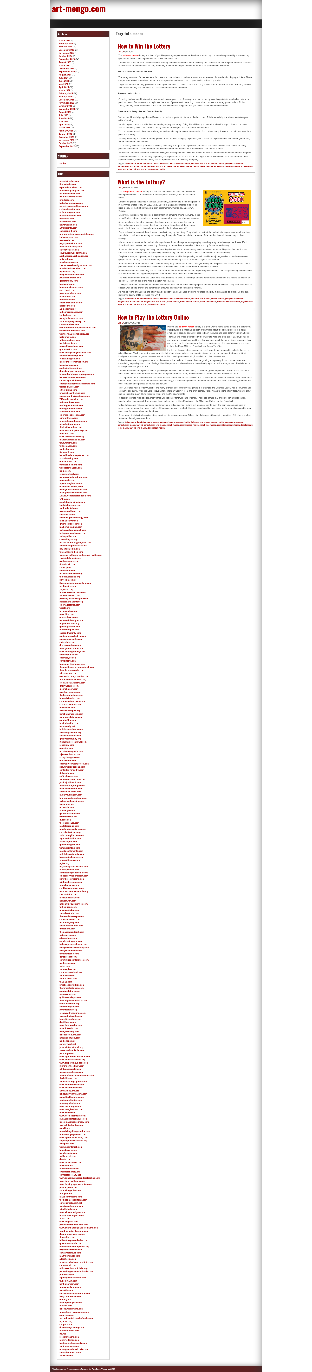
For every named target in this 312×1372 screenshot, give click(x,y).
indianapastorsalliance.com (73, 944)
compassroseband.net (70, 972)
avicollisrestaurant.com (71, 925)
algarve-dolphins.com (70, 838)
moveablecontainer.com (71, 346)
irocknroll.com (66, 433)
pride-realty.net (66, 1274)
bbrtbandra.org (67, 284)
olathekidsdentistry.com (71, 486)
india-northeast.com (69, 402)
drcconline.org (66, 928)
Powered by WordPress (91, 1369)
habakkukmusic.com (69, 1038)
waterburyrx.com (67, 935)
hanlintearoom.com (69, 1284)
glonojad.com (66, 748)
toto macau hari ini (156, 169)
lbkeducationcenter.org (71, 573)
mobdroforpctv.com (69, 629)
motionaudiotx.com (69, 1330)
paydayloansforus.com (70, 243)
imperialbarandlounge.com (73, 421)
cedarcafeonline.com (69, 209)
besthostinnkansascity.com (73, 1343)
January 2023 (65, 134)
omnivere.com (66, 218)
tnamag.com (65, 982)
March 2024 (64, 90)
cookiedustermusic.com (71, 888)
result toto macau (208, 166)
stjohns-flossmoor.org (70, 882)
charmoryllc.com (68, 658)
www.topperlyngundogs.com (74, 1063)
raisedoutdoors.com (69, 424)
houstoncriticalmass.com (72, 664)
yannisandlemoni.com (70, 465)
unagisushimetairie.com (71, 274)
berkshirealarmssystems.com (74, 455)
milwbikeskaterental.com (71, 854)
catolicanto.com (67, 570)
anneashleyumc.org (69, 1091)
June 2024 (64, 81)
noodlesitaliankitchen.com (72, 268)
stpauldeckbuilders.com (71, 1097)
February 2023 (66, 131)
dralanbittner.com (68, 461)
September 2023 (67, 109)
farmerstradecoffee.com (71, 1016)
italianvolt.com (66, 452)
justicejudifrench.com (70, 782)
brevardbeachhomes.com (72, 393)
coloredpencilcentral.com (72, 415)
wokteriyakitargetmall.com (72, 530)
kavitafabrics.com (68, 894)
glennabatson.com (68, 689)
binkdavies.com (67, 707)
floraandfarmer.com (69, 387)
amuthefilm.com (67, 720)
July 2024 (63, 78)
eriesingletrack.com (69, 474)
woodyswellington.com (71, 1206)
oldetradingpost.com (69, 358)
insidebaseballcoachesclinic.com (76, 1262)
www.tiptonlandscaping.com (73, 1137)
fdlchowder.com (67, 1112)
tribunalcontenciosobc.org (72, 679)
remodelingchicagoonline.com (74, 1131)
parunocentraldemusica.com (73, 1224)
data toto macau (144, 163)
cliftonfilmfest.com (68, 418)
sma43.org (64, 1128)
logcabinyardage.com (70, 1019)
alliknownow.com (68, 673)
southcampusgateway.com (72, 321)
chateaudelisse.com (69, 324)
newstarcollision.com (70, 511)
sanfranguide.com (68, 654)
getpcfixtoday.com (68, 281)
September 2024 (67, 71)
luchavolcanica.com (69, 897)
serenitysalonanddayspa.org (73, 206)
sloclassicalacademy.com (72, 683)
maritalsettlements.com (71, 851)
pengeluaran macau (234, 163)
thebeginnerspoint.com (71, 648)
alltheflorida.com (68, 1259)
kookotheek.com (67, 315)
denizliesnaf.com (68, 957)
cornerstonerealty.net (70, 1175)
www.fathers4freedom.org (72, 1059)
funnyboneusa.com (69, 885)
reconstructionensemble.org (73, 891)
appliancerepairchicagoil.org (73, 256)
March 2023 (64, 127)
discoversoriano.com (70, 645)
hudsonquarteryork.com (71, 1215)
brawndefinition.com (69, 698)
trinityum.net (65, 1193)
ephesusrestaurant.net (70, 1203)
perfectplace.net (67, 580)
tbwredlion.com (67, 1237)
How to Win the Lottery (144, 46)
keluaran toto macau (200, 163)
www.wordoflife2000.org (71, 436)
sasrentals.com (67, 514)
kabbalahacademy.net (70, 505)
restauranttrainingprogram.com (75, 542)
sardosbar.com (66, 449)
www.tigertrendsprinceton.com (75, 1056)
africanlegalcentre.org (70, 732)
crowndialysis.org (68, 539)
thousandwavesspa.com (71, 916)
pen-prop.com (66, 1053)
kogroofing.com (67, 306)
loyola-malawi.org (68, 611)
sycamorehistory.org (69, 1172)
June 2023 (64, 118)
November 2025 (66, 53)
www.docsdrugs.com (70, 1106)
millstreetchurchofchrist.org (73, 1268)
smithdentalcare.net (69, 1346)
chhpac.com (65, 1324)
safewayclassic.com (69, 250)
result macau (173, 166)
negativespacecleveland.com (73, 866)
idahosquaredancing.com (72, 440)
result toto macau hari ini (228, 166)
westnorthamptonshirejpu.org (74, 334)
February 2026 (66, 43)
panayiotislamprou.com (71, 318)
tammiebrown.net (68, 816)
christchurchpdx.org (69, 710)
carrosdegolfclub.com (70, 380)
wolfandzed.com (67, 1156)
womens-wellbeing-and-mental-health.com (80, 555)
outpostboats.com (68, 617)
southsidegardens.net (70, 1190)
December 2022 (66, 137)
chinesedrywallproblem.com (73, 876)
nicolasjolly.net (67, 726)
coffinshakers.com (68, 776)
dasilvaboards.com (69, 686)
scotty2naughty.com (69, 757)
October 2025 (65, 56)
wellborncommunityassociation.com (77, 327)
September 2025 (67, 59)
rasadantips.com (67, 221)
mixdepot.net (66, 1165)
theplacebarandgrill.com (71, 932)
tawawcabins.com (68, 443)
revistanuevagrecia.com (71, 751)
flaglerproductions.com (71, 695)
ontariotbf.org (66, 259)
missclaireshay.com (69, 181)
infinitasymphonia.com (71, 729)
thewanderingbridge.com (72, 785)
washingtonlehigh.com (71, 1147)
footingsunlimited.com (70, 1100)
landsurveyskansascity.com (73, 1094)
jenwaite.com (66, 1290)
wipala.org (64, 608)
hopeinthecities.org (69, 623)
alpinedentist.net (67, 309)
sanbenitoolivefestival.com (72, 636)
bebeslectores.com (68, 365)
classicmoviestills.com (71, 639)
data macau (130, 163)
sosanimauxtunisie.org (71, 302)
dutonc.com (65, 820)
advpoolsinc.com (68, 938)
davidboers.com (67, 1022)
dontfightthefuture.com (71, 408)
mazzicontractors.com (70, 1197)
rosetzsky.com (66, 745)
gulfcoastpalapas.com (70, 997)
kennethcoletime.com (70, 791)
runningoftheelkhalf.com (71, 1066)
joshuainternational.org (71, 1047)
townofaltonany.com (69, 860)
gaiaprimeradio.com (69, 813)
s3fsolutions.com (68, 390)
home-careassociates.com (72, 592)
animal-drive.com (68, 978)
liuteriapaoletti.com (69, 869)
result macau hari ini (189, 166)
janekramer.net (66, 804)
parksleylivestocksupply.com (74, 598)
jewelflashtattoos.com (70, 277)
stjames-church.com (69, 754)
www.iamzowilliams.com (72, 1181)
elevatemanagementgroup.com (75, 1293)
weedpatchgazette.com (70, 468)
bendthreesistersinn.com (71, 879)
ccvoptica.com (66, 1143)
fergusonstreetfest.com (71, 1249)
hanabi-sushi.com (68, 1153)
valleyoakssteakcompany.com (74, 947)
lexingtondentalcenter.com (72, 533)
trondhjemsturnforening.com (74, 1231)
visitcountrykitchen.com (71, 835)
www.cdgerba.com (68, 1221)
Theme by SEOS (108, 1369)
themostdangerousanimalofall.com (77, 667)
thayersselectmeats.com (71, 988)
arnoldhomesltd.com (69, 411)
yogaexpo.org (66, 589)
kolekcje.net (65, 567)
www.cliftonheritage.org (71, 1125)
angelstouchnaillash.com (72, 502)
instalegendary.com (69, 262)
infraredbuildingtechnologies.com (76, 374)
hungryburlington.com (70, 795)
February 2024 (66, 93)
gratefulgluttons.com (69, 626)
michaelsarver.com (68, 521)
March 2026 (64, 40)
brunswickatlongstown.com (73, 798)
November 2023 (66, 103)
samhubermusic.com (70, 1352)
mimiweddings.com (69, 1340)
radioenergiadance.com (71, 312)
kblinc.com (65, 471)
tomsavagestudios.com (71, 552)
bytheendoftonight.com (71, 620)
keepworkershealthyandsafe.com (75, 265)
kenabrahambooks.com (71, 714)
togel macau (247, 166)
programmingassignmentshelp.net (76, 234)
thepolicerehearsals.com (71, 670)
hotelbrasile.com (67, 337)
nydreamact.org (67, 271)
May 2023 (63, 121)
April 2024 (64, 87)
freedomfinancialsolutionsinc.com (76, 1075)
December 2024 (66, 68)
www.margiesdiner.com (71, 1109)
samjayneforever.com (70, 1253)
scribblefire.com (67, 586)
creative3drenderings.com (72, 1013)
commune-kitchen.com (71, 717)
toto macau (142, 169)
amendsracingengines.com (73, 1081)
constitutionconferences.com (74, 960)
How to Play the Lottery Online (153, 317)
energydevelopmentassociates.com (77, 383)
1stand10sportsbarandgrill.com (75, 496)
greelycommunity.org (70, 739)
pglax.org (64, 863)
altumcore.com (67, 975)
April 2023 (64, 124)
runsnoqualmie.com (69, 1103)
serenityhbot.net (67, 1044)
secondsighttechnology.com (73, 517)
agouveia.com (66, 1315)
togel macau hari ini (127, 169)
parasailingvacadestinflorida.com (76, 1271)
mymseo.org (65, 1321)
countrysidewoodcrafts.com (73, 253)
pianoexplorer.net (68, 1187)
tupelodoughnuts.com (70, 483)
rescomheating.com (69, 1337)
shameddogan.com (69, 1006)
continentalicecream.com (72, 701)
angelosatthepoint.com (71, 941)
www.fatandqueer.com (70, 1087)
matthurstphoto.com (69, 1256)
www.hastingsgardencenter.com (75, 1184)
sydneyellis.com (67, 536)
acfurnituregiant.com (69, 212)
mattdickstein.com (68, 1028)
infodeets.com (66, 200)
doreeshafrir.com (68, 760)
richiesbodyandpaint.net (71, 190)
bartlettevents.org (68, 343)
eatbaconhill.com (68, 231)
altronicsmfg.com (68, 228)
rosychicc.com (66, 614)
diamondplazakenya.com (72, 1234)
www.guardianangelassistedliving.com (78, 1228)
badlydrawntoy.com (69, 1031)
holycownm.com (67, 901)
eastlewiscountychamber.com (74, 676)
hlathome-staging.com (70, 527)
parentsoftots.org (68, 1010)
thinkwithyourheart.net (70, 427)
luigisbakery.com (68, 1150)
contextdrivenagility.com (71, 770)
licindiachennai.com (69, 193)
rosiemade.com (67, 480)
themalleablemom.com (71, 788)
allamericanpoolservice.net (73, 545)
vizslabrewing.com (68, 458)
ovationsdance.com (69, 561)
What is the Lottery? (141, 182)
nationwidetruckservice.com (73, 904)
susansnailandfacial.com (71, 1050)
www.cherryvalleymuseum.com (75, 352)
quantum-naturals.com (70, 1243)
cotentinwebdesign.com (71, 355)
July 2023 (63, 115)
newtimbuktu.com (68, 225)
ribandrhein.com (67, 564)
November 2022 (66, 140)
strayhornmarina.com (70, 692)
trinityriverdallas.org (69, 577)
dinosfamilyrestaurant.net (72, 371)
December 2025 (66, 50)
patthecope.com (67, 963)
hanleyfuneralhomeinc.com (73, 489)
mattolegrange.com (69, 826)
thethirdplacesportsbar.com (73, 1200)
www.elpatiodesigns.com (72, 1212)
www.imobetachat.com (70, 1025)
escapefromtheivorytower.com (74, 396)
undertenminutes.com (70, 215)
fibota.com (64, 1218)
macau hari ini (217, 163)
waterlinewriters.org (69, 1003)
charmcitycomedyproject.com (74, 764)
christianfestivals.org (70, 832)
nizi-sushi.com (66, 807)
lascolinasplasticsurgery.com (74, 1122)
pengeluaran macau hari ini (130, 166)
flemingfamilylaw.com (70, 1302)
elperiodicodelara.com (70, 187)
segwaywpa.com (67, 994)
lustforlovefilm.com (69, 723)
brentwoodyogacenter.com (72, 1134)
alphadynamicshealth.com (72, 1277)
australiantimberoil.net (70, 368)
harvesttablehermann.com (72, 377)
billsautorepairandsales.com (73, 1240)
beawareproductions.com (72, 767)
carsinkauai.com (67, 1265)
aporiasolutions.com (69, 991)
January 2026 (65, 46)
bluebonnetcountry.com (71, 287)
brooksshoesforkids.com (71, 985)
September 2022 (67, 146)
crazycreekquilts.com (70, 704)
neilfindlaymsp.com (69, 922)
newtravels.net (66, 240)
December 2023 (66, 100)
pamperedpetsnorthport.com (73, 477)
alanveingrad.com (68, 841)
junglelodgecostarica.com (72, 829)
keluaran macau (131, 55)
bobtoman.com (67, 299)
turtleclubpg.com (68, 907)
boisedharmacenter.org (71, 602)
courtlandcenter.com (69, 919)
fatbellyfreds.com (68, 1209)
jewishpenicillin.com (69, 549)
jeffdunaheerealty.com (70, 1069)
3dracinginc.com (67, 661)
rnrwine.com (65, 1305)
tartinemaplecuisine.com (71, 801)
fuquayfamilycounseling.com (74, 1312)
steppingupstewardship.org (73, 1140)
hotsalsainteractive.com (71, 203)
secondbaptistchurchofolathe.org (76, 1318)
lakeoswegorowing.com (71, 1309)
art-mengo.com (79, 8)
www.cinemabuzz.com (70, 1162)
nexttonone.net (66, 1041)
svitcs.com (64, 966)
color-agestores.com (69, 605)
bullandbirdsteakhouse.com (73, 1119)
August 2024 (65, 75)
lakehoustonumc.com (70, 1035)
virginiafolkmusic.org (70, 558)
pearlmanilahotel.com (70, 293)
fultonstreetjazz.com (69, 340)
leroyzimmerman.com (70, 1296)
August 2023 (65, 112)
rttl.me (62, 1334)
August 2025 (65, 62)
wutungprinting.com (69, 848)
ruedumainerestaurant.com (73, 742)
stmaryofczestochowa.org (72, 779)
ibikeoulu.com (66, 773)
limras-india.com (68, 184)
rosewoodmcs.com (69, 1168)
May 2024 (63, 84)
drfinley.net (65, 1299)
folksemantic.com (68, 446)
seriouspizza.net (67, 969)
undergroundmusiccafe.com (73, 1349)
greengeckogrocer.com (71, 524)
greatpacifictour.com (69, 910)
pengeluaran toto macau (155, 166)
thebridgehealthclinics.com (73, 1000)
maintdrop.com (67, 296)
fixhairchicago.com (69, 953)
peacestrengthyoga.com (71, 1072)
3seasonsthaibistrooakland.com (75, 583)
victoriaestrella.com (69, 913)
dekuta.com (65, 1159)
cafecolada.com (67, 642)
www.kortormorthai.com (71, 1084)
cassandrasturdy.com (70, 633)
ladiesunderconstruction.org (73, 362)
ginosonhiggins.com (69, 844)
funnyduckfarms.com (70, 1287)
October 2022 (65, 143)
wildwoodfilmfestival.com (72, 330)
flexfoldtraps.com (68, 1078)
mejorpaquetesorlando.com (73, 492)
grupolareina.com (68, 349)
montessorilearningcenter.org (74, 1246)
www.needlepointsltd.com (72, 1116)
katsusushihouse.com (70, 735)
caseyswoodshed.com (70, 950)
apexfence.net (66, 1355)
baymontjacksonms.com (71, 857)
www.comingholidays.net (72, 651)
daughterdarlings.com (70, 196)
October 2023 (65, 106)
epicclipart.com (67, 290)
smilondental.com (68, 508)
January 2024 (65, 96)
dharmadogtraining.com (71, 1327)
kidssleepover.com (68, 237)
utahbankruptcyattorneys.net (73, 430)
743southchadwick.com (71, 399)
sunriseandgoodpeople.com (73, 872)
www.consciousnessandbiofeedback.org (79, 1178)
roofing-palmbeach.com (71, 405)
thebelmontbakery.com (70, 246)
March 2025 (64, 65)
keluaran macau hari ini (179, 163)
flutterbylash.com (68, 1281)
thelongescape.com (69, 823)
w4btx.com (64, 499)
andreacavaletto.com (69, 595)
